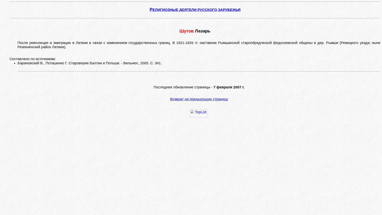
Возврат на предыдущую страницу (199, 99)
